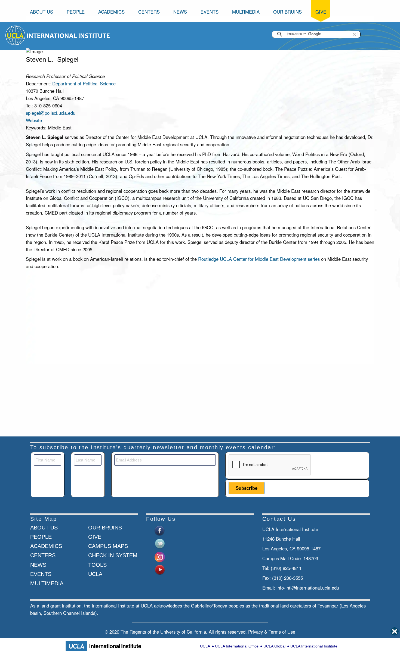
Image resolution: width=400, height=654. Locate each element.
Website (34, 120)
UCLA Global (274, 646)
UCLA (205, 646)
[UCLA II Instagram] (160, 556)
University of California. (183, 631)
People (76, 11)
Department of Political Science (84, 83)
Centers (149, 11)
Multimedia (246, 11)
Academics (111, 11)
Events (210, 11)
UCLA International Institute (313, 646)
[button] (354, 34)
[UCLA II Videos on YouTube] (160, 569)
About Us (41, 11)
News (180, 11)
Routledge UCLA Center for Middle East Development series (259, 259)
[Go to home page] (15, 34)
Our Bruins (287, 11)
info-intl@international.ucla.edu (307, 587)
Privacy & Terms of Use (271, 631)
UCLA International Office (237, 646)
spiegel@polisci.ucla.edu (50, 113)
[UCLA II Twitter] (160, 543)
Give (320, 11)
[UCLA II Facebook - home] (160, 530)
